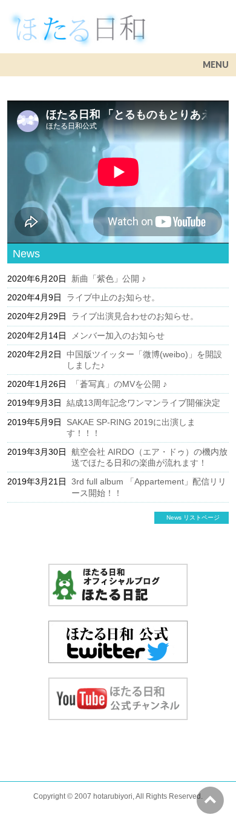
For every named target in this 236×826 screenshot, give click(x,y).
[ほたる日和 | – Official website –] (78, 33)
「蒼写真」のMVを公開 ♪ (119, 384)
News (26, 254)
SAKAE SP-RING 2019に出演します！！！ (131, 427)
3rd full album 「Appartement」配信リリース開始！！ (148, 487)
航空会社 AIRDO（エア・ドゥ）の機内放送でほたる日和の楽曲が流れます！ (149, 457)
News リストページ (193, 517)
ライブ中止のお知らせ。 (113, 297)
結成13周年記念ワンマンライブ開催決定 (143, 403)
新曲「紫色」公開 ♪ (108, 278)
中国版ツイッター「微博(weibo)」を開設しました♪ (144, 359)
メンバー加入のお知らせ (118, 335)
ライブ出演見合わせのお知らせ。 (134, 316)
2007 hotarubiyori (103, 796)
